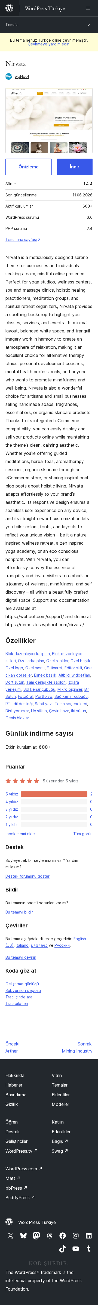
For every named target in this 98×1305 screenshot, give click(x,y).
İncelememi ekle (20, 833)
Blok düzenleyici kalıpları (27, 653)
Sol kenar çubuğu (39, 689)
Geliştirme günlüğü (22, 984)
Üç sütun (39, 710)
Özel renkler (57, 660)
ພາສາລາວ (39, 945)
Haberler (13, 1085)
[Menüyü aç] (89, 8)
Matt (13, 1178)
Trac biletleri (16, 1003)
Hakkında (14, 1075)
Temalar (12, 24)
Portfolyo (43, 696)
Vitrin (57, 1075)
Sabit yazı (44, 703)
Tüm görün (83, 833)
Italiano (22, 945)
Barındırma (15, 1094)
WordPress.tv (21, 1151)
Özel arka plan (31, 660)
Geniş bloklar (17, 717)
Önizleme (29, 166)
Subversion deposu (23, 990)
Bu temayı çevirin (20, 957)
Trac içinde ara (18, 997)
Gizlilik (11, 1104)
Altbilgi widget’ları (74, 675)
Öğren (11, 1122)
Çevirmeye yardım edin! (49, 44)
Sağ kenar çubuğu (71, 696)
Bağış (60, 1141)
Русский (62, 945)
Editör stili (73, 667)
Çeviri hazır (59, 710)
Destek (12, 1131)
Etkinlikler (61, 1131)
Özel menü (35, 667)
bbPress (16, 1188)
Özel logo (14, 667)
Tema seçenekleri (71, 703)
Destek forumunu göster (27, 876)
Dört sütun (14, 682)
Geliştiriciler (16, 1141)
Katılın (58, 1122)
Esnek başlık (45, 675)
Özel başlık (80, 660)
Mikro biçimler (69, 689)
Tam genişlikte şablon (46, 682)
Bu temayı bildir (19, 912)
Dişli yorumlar (17, 710)
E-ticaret (54, 667)
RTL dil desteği (19, 703)
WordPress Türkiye (37, 1222)
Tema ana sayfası (21, 239)
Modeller (60, 1104)
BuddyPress (20, 1197)
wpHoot (22, 76)
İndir (74, 166)
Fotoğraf (25, 696)
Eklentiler (61, 1094)
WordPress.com (23, 1168)
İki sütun (78, 710)
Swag (60, 1151)
